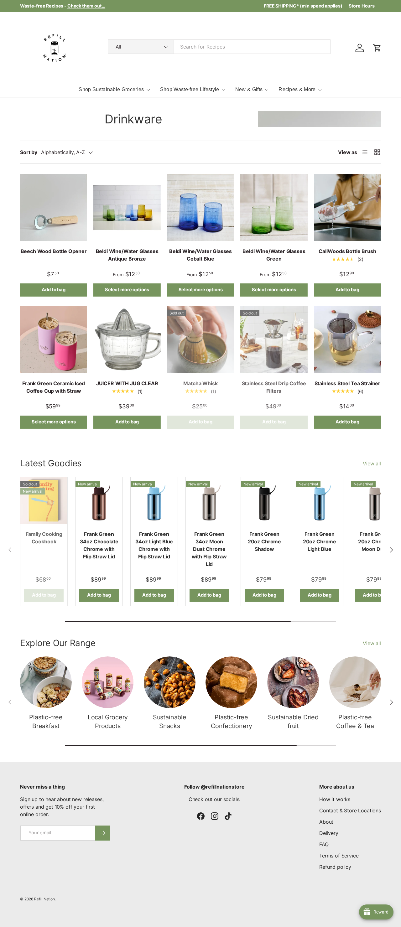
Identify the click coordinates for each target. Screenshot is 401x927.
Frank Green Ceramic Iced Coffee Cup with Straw (53, 387)
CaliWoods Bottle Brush (347, 251)
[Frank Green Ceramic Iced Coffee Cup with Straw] (53, 339)
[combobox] (219, 47)
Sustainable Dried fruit (293, 721)
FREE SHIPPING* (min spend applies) (303, 5)
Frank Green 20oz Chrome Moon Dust (374, 541)
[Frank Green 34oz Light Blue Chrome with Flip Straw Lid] (154, 500)
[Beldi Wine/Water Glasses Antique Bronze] (126, 207)
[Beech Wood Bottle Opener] (53, 207)
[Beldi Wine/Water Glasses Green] (273, 207)
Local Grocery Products (108, 721)
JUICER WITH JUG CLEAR (127, 383)
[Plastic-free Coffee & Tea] (355, 682)
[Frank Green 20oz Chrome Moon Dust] (374, 500)
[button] (377, 48)
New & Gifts (249, 89)
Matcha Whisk (200, 383)
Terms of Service (338, 855)
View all (372, 463)
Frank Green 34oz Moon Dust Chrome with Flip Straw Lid (209, 549)
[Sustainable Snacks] (169, 682)
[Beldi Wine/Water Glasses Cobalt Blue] (200, 207)
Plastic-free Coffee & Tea (355, 721)
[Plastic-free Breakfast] (46, 682)
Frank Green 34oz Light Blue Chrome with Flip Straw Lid (154, 545)
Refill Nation (44, 899)
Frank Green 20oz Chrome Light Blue (319, 541)
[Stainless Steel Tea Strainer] (347, 339)
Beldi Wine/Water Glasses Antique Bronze (127, 255)
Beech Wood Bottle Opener (54, 251)
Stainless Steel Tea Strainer (348, 383)
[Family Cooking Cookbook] (43, 500)
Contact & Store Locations (350, 810)
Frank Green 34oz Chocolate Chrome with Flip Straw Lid (99, 545)
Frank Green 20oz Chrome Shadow (264, 541)
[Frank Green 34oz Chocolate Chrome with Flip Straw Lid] (99, 500)
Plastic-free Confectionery (231, 721)
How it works (334, 799)
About (326, 822)
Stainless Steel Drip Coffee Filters (274, 387)
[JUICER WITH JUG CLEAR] (126, 339)
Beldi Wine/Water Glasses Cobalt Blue (200, 255)
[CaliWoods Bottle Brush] (347, 207)
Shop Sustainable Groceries (111, 89)
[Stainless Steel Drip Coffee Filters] (273, 339)
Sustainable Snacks (169, 721)
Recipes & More (297, 89)
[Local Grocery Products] (107, 682)
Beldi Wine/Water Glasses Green (273, 255)
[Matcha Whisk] (200, 339)
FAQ (324, 844)
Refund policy (335, 867)
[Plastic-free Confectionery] (231, 682)
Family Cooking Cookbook (44, 538)
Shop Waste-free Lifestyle (189, 89)
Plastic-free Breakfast (46, 721)
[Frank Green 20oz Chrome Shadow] (264, 500)
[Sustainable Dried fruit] (293, 682)
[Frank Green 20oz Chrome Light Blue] (319, 500)
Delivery (328, 833)
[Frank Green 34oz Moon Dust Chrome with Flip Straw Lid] (209, 500)
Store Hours (362, 5)
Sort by (28, 152)
